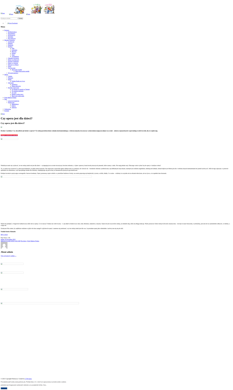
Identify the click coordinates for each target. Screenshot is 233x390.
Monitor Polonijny (9, 40)
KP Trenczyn (12, 38)
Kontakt (6, 111)
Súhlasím (3, 388)
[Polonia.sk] (3, 13)
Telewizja (11, 83)
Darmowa (14, 84)
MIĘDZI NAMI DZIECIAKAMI (10, 241)
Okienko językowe (13, 58)
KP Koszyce (11, 35)
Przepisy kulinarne (13, 61)
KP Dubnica (11, 33)
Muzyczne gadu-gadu (18, 96)
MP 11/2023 (4, 234)
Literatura (14, 50)
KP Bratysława (12, 32)
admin (2, 239)
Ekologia (10, 45)
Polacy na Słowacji (13, 60)
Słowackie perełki (17, 69)
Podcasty (10, 78)
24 (5, 239)
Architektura (15, 56)
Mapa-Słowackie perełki (22, 71)
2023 (14, 239)
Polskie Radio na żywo (18, 81)
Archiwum (11, 42)
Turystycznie (11, 68)
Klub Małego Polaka (10, 97)
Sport (9, 66)
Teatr (13, 55)
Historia (10, 43)
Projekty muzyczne (13, 88)
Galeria (10, 76)
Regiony (6, 30)
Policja (14, 106)
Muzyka (14, 51)
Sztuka (14, 53)
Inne (5, 99)
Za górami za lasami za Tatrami (21, 89)
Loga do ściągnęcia (13, 101)
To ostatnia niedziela (17, 91)
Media (6, 74)
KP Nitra (10, 37)
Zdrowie (14, 107)
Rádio (9, 79)
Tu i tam (14, 92)
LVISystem (28, 379)
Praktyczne (11, 102)
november (9, 239)
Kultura (10, 46)
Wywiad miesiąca (13, 73)
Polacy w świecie (13, 63)
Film (13, 48)
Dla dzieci (23, 241)
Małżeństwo (15, 104)
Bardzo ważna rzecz (17, 94)
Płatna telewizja (16, 86)
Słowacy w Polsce (13, 65)
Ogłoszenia (7, 109)
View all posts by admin (8, 256)
